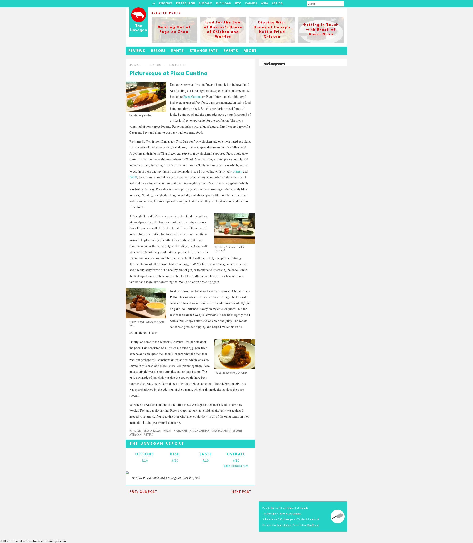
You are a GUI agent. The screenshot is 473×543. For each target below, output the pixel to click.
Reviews (136, 51)
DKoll (133, 177)
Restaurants (221, 430)
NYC (238, 3)
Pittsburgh (185, 3)
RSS (280, 519)
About (250, 51)
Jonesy (237, 171)
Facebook (313, 519)
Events (231, 51)
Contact (296, 513)
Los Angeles (177, 65)
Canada (251, 3)
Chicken (136, 430)
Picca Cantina (192, 96)
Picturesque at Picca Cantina (168, 74)
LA (153, 3)
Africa (277, 3)
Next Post (241, 491)
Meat (168, 430)
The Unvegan (138, 28)
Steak (149, 434)
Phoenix (165, 3)
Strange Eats (204, 51)
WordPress (313, 525)
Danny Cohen (284, 525)
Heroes (158, 51)
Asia (264, 3)
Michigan (223, 3)
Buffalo (205, 3)
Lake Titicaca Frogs (236, 465)
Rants (177, 51)
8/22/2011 (135, 65)
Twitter (301, 519)
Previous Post (143, 491)
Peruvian (181, 430)
